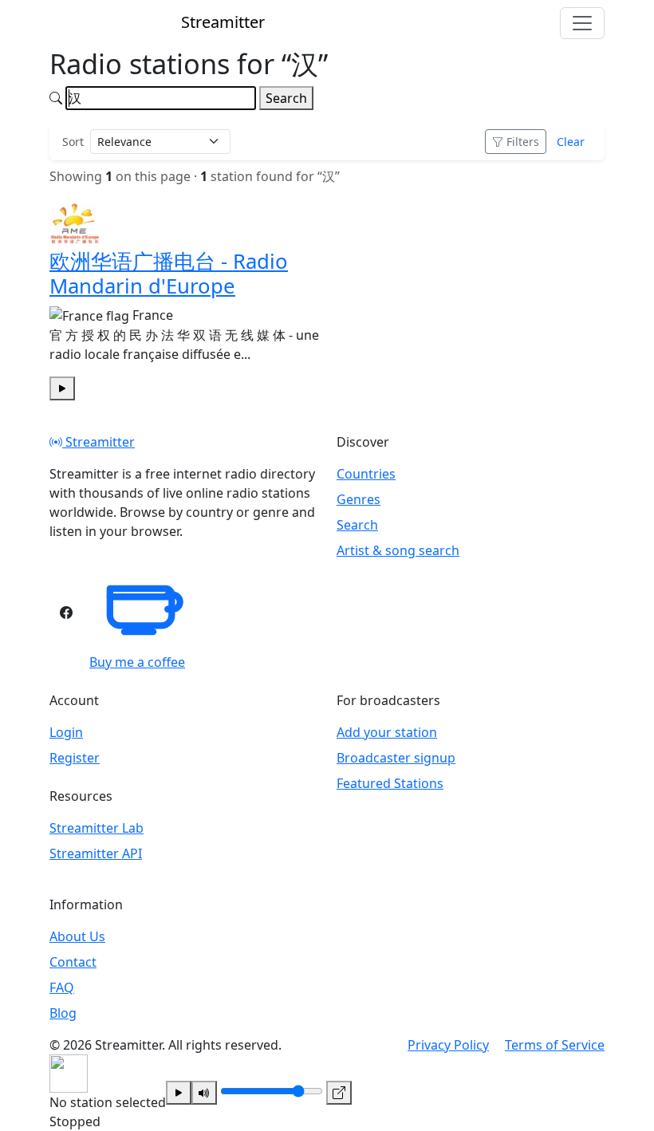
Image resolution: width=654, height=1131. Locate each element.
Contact (73, 962)
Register (74, 757)
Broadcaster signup (396, 757)
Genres (358, 499)
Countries (366, 474)
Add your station (387, 732)
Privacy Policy (448, 1045)
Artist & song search (398, 550)
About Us (77, 936)
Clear (571, 141)
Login (66, 732)
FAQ (61, 987)
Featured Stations (390, 783)
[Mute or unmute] (204, 1093)
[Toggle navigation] (582, 23)
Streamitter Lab (96, 828)
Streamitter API (95, 853)
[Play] (178, 1093)
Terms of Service (555, 1045)
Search (286, 98)
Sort (73, 141)
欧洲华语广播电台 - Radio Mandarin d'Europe (168, 273)
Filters (522, 141)
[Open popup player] (339, 1093)
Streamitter (98, 442)
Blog (63, 1013)
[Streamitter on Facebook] (66, 612)
